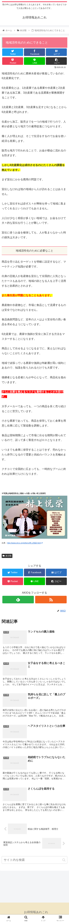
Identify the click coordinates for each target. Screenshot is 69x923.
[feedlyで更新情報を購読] (18, 599)
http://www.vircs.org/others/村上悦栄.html (24, 543)
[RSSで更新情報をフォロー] (51, 599)
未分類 (8, 556)
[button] (64, 860)
